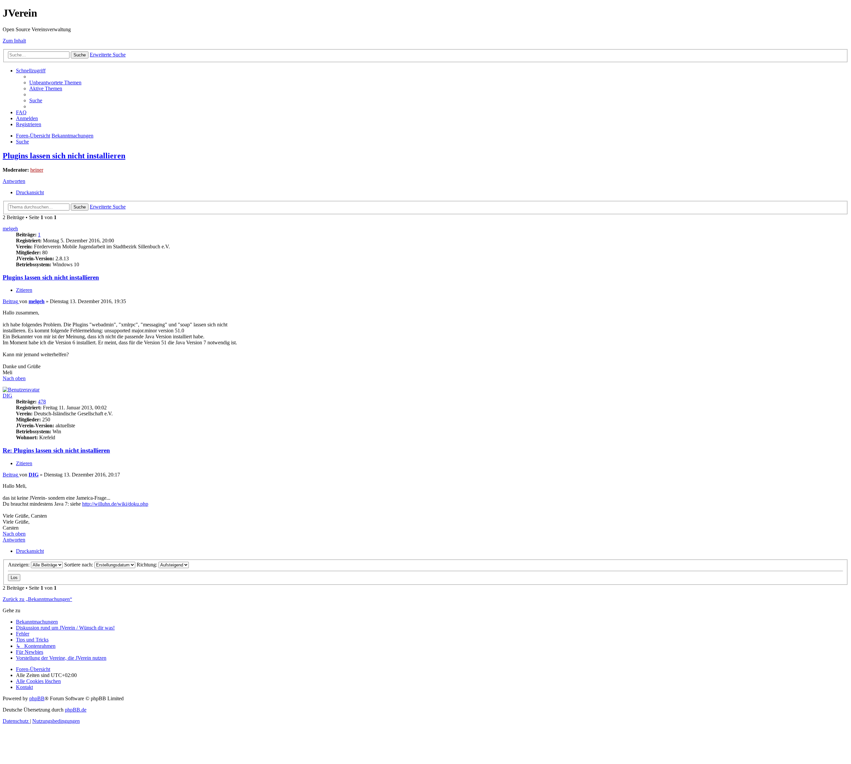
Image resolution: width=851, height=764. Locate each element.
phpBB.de (75, 710)
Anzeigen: (19, 564)
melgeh (10, 228)
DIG (7, 395)
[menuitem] (55, 82)
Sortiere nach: (79, 564)
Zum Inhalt (14, 40)
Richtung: (148, 564)
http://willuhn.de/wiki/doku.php (115, 504)
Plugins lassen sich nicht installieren (64, 155)
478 (42, 401)
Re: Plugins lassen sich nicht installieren (56, 450)
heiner (36, 170)
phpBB (37, 698)
